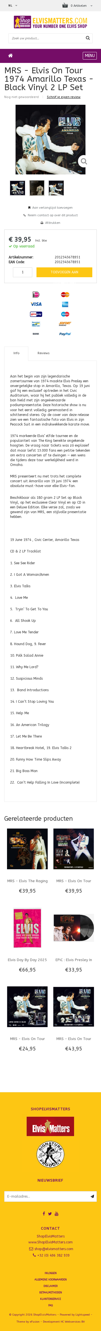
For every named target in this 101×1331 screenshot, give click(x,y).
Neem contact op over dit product (53, 215)
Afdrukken (52, 223)
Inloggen (51, 1273)
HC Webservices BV (73, 1321)
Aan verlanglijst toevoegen (52, 208)
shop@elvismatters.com (54, 1249)
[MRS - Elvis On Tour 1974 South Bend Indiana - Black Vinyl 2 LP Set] (73, 849)
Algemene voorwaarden (51, 1279)
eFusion (35, 1321)
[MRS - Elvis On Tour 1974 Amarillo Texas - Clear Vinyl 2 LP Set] (73, 1006)
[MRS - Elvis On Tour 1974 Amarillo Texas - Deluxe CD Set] (27, 1006)
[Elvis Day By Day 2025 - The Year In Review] (27, 928)
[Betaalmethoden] (36, 294)
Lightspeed (82, 1314)
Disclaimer (50, 1286)
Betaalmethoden (50, 1292)
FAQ (50, 1305)
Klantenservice (50, 1299)
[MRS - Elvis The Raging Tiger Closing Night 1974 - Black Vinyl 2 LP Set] (27, 849)
